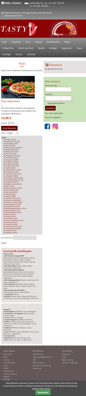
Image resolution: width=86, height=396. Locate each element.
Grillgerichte (8, 48)
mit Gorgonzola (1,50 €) (11, 166)
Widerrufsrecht (39, 362)
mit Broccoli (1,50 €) (10, 154)
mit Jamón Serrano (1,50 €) (12, 174)
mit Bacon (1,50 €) (9, 146)
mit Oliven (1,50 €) (9, 194)
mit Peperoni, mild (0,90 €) (12, 200)
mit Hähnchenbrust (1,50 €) (12, 170)
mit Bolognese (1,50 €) (10, 152)
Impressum (37, 368)
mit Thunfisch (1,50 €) (10, 224)
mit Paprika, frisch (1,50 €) (12, 198)
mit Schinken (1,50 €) (10, 222)
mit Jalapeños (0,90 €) (10, 176)
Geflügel (53, 48)
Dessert (18, 54)
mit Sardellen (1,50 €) (10, 218)
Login (64, 357)
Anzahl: (4, 123)
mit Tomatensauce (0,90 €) (12, 228)
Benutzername (51, 85)
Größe (3, 133)
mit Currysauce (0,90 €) (11, 160)
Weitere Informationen (41, 388)
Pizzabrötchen (53, 42)
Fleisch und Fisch (26, 48)
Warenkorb (66, 354)
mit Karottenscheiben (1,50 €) (13, 178)
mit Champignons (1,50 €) (11, 156)
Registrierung (67, 360)
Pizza (28, 42)
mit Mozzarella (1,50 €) (10, 190)
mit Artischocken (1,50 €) (11, 142)
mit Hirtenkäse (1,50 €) (10, 172)
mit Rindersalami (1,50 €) (11, 210)
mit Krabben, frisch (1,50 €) (12, 184)
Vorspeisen (16, 42)
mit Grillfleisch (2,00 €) (10, 162)
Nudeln (41, 48)
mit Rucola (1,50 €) (9, 214)
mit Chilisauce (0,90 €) (10, 158)
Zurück (3, 243)
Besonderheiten (7, 238)
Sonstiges (6, 54)
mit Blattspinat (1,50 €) (10, 150)
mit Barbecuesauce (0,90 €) (12, 148)
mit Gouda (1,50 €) (9, 168)
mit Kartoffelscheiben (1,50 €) (13, 180)
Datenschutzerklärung (42, 365)
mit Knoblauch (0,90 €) (10, 182)
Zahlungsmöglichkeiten (42, 357)
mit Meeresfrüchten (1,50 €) (12, 188)
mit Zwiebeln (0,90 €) (10, 233)
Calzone (38, 42)
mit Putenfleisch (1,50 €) (11, 206)
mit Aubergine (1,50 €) (10, 144)
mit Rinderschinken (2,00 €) (12, 212)
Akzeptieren (43, 392)
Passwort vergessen (53, 117)
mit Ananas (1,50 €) (9, 140)
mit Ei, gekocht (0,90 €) (11, 164)
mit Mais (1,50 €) (8, 186)
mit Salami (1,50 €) (9, 216)
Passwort (48, 94)
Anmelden (50, 108)
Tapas (79, 48)
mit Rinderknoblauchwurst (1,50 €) (14, 208)
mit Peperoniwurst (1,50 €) (12, 204)
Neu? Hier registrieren (54, 113)
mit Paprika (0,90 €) (9, 196)
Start (4, 42)
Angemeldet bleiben (56, 103)
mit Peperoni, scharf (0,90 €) (12, 202)
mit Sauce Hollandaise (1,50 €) (13, 220)
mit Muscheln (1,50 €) (10, 192)
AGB (34, 360)
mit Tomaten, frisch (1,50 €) (12, 226)
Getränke (31, 54)
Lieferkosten (38, 354)
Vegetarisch (66, 48)
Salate (67, 42)
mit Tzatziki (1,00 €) (9, 231)
